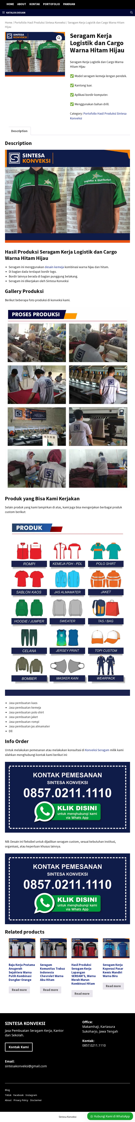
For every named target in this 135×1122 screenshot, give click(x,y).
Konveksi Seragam (97, 750)
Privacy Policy (21, 1100)
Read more (19, 990)
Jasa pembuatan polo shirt (26, 712)
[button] (131, 12)
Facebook (18, 1095)
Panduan (69, 4)
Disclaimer (36, 1100)
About (21, 4)
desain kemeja (54, 267)
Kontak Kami (19, 1047)
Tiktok (8, 1095)
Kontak (34, 4)
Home (10, 4)
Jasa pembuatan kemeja (25, 707)
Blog (7, 1090)
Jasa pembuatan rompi (24, 722)
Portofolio (51, 4)
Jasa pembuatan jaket (23, 717)
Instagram (31, 1095)
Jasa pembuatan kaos (23, 703)
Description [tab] (19, 131)
